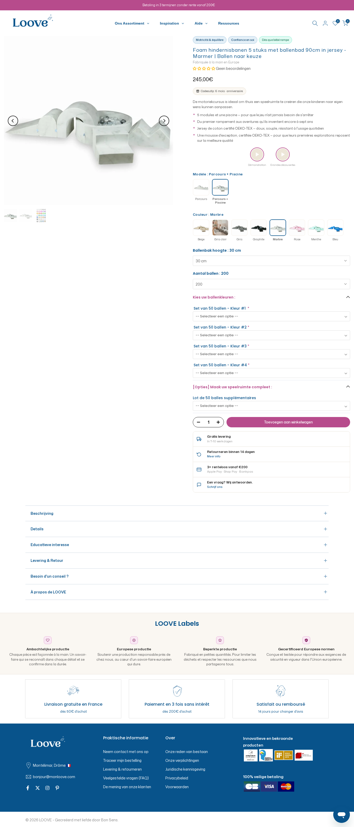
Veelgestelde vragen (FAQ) (126, 778)
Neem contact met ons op (125, 751)
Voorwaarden (177, 786)
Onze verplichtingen (182, 760)
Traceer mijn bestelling (122, 760)
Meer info (214, 456)
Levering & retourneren (122, 769)
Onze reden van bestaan (186, 751)
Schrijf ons (215, 487)
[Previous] (13, 121)
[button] (204, 68)
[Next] (164, 121)
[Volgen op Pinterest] (57, 788)
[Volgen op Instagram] (47, 788)
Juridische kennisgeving (185, 769)
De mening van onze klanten (127, 786)
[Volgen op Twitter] (37, 788)
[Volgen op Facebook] (27, 788)
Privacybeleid (176, 778)
